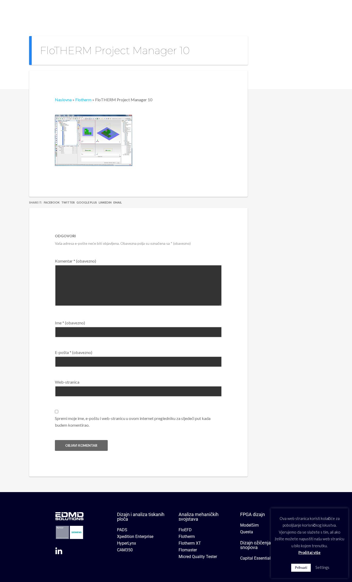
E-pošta (73, 352)
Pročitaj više (309, 552)
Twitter (68, 202)
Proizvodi (196, 11)
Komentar (75, 260)
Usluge (225, 11)
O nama (170, 11)
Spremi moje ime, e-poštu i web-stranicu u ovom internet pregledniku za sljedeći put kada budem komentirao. (133, 421)
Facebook (52, 202)
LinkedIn (105, 202)
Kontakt (271, 11)
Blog (250, 11)
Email (117, 202)
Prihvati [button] (301, 567)
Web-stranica (67, 381)
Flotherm (83, 99)
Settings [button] (322, 567)
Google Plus (87, 202)
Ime (70, 322)
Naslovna (144, 11)
